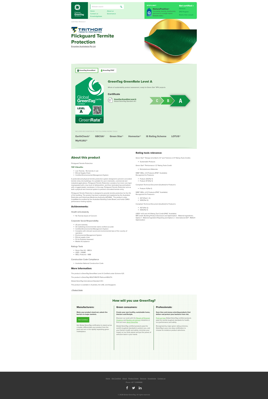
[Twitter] (133, 388)
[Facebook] (127, 388)
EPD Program (184, 12)
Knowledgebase (96, 16)
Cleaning (119, 320)
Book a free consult (186, 15)
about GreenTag (132, 322)
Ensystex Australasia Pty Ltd (83, 46)
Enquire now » (158, 15)
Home (92, 11)
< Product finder (77, 290)
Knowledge (152, 379)
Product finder (133, 379)
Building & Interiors (133, 320)
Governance (111, 14)
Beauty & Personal (143, 318)
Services (182, 9)
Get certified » (186, 5)
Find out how (161, 318)
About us (110, 11)
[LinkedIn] (140, 388)
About (124, 379)
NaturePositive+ (161, 9)
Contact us (94, 14)
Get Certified (83, 320)
